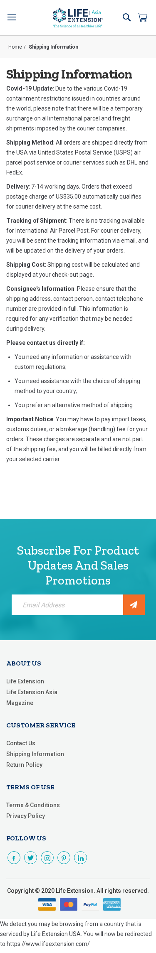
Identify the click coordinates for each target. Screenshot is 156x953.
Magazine (19, 703)
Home (15, 47)
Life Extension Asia (31, 692)
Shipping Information (35, 754)
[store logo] (78, 17)
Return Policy (24, 764)
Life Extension (25, 681)
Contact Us (20, 743)
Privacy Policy (25, 816)
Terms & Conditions (33, 805)
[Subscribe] (134, 604)
